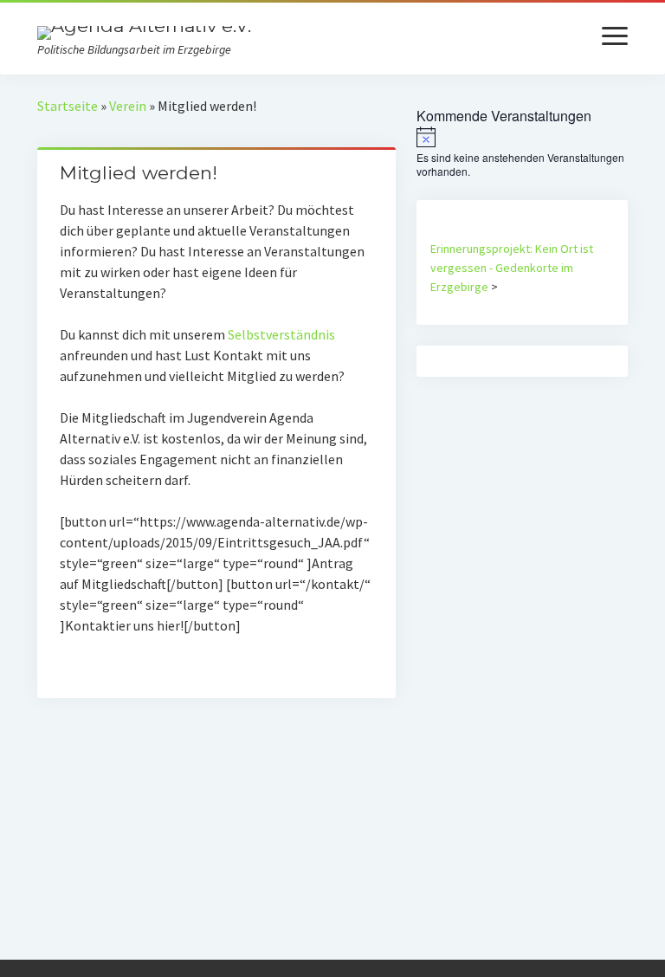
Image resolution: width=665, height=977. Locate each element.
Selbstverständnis (281, 334)
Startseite (67, 105)
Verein (127, 105)
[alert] (522, 152)
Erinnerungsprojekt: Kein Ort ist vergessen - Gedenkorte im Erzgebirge (511, 267)
